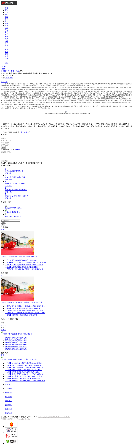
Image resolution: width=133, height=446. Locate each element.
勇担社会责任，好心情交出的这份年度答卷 (24, 374)
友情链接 (8, 405)
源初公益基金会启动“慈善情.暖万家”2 (22, 372)
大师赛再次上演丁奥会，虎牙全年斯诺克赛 (26, 262)
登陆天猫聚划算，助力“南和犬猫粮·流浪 (23, 365)
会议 (6, 52)
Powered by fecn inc (23, 419)
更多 (7, 25)
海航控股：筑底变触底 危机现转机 (21, 315)
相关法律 (8, 393)
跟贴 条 (4, 82)
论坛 (6, 47)
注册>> (17, 149)
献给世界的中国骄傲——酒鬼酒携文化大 (25, 306)
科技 (6, 21)
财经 (6, 17)
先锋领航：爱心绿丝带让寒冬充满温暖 (22, 378)
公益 (17, 71)
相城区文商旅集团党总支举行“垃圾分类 (18, 359)
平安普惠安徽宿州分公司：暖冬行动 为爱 (23, 376)
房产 (6, 43)
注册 (4, 66)
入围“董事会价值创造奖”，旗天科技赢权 (25, 313)
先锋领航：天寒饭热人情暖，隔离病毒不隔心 (25, 381)
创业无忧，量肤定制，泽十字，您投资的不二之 (21, 302)
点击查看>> (25, 132)
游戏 (6, 56)
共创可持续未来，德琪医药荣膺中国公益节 (24, 367)
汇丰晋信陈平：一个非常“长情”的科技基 (19, 256)
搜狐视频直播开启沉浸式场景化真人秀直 (24, 310)
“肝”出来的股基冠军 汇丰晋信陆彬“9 (21, 267)
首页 (6, 8)
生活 (6, 60)
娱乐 (6, 23)
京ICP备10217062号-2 (8, 419)
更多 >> (3, 229)
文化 (6, 54)
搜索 (3, 224)
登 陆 (3, 147)
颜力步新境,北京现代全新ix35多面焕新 (24, 269)
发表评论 (4, 161)
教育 (6, 49)
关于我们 (8, 409)
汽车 (6, 41)
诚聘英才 (8, 384)
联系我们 (8, 413)
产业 (6, 15)
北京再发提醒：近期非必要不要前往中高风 (24, 265)
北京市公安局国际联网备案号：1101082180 (54, 417)
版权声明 (8, 388)
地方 (6, 63)
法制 (6, 58)
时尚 (6, 19)
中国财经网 (5, 71)
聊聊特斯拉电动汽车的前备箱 (21, 260)
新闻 (6, 10)
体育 (6, 12)
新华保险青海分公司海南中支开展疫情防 (23, 370)
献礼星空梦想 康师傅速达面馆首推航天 (22, 308)
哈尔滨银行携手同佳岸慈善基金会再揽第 (23, 363)
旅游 (6, 45)
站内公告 (8, 401)
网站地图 (8, 397)
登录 (4, 69)
